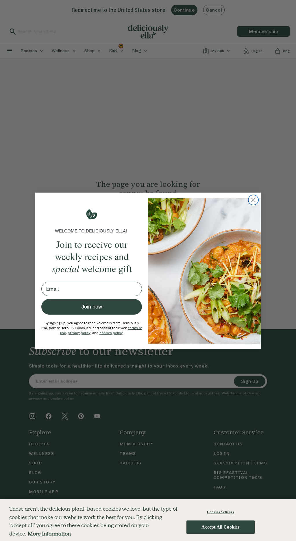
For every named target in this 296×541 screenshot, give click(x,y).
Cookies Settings (220, 512)
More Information (49, 533)
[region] (148, 520)
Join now (92, 307)
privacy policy (79, 332)
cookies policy (111, 332)
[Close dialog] (253, 200)
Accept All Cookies (220, 527)
